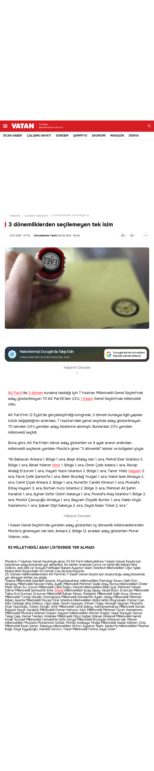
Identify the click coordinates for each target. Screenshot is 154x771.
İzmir (56, 465)
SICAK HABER (12, 135)
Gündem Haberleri (36, 216)
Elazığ (59, 590)
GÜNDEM (62, 135)
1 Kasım (87, 399)
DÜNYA (134, 135)
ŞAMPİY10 (80, 135)
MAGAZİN (117, 135)
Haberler (15, 216)
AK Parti (15, 393)
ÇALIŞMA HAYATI (39, 135)
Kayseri (134, 471)
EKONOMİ (98, 135)
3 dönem (35, 393)
